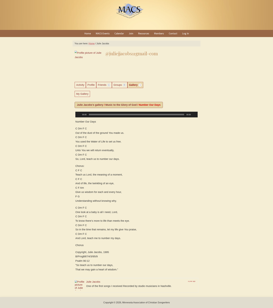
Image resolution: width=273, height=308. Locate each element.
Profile (91, 84)
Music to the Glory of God (121, 104)
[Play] (79, 114)
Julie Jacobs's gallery (90, 104)
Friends (103, 84)
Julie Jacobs (93, 281)
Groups (119, 84)
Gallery (135, 84)
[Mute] (194, 114)
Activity (80, 84)
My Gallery (82, 93)
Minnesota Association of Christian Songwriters (136, 15)
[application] (136, 116)
